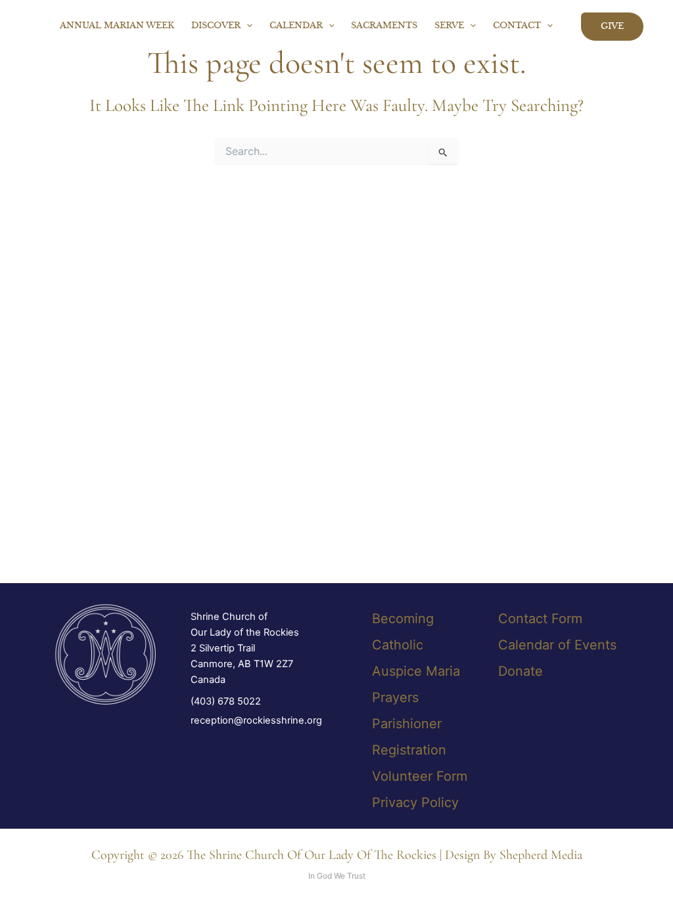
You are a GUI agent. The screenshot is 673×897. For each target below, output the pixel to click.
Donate (520, 671)
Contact (517, 26)
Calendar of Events (557, 645)
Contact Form (540, 618)
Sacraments (384, 26)
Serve (449, 26)
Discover (216, 26)
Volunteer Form (419, 776)
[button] (246, 26)
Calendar (296, 26)
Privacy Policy (415, 802)
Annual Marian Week (117, 26)
